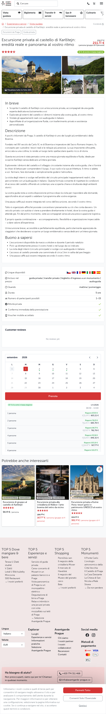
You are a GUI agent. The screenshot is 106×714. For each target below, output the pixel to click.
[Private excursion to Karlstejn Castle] (31, 75)
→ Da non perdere (93, 587)
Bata (60, 584)
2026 (24, 357)
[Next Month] (97, 357)
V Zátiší (8, 568)
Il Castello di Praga (93, 571)
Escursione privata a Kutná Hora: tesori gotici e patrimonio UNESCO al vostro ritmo (86, 506)
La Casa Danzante (93, 574)
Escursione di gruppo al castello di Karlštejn (15, 503)
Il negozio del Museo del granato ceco (67, 577)
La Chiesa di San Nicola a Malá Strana (92, 581)
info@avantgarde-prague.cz (76, 679)
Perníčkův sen (65, 558)
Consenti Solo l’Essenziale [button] (83, 698)
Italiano (7, 633)
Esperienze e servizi (41, 637)
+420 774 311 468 (71, 673)
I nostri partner (65, 641)
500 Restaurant (12, 578)
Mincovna (10, 575)
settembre (12, 357)
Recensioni (63, 651)
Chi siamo (63, 638)
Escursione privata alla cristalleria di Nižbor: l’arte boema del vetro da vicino (50, 505)
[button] (91, 43)
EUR (5, 645)
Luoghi (35, 634)
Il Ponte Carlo (91, 558)
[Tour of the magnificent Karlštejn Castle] (72, 84)
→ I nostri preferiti (14, 581)
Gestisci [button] (83, 705)
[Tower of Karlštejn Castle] (83, 65)
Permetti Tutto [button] (82, 690)
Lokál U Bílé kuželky (15, 571)
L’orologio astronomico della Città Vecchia (93, 564)
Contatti (62, 654)
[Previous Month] (89, 357)
